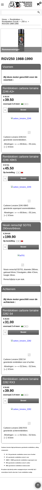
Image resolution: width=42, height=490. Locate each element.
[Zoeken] (39, 12)
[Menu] (2, 4)
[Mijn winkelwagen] (38, 4)
